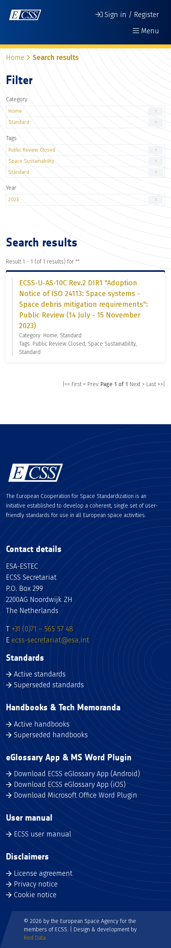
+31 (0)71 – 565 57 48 (42, 629)
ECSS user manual (42, 834)
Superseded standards (49, 685)
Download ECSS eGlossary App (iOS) (70, 784)
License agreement (43, 873)
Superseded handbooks (51, 735)
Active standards (40, 674)
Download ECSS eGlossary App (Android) (77, 773)
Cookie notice (35, 894)
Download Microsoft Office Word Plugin (75, 795)
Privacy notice (36, 884)
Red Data (35, 938)
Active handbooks (42, 724)
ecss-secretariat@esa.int (50, 640)
